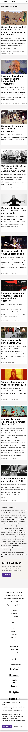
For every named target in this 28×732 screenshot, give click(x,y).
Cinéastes (13, 515)
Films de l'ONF (17, 532)
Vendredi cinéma (19, 554)
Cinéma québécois (8, 517)
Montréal (16, 541)
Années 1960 (23, 511)
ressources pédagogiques (6, 552)
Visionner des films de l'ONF (14, 595)
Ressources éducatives (16, 550)
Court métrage (4, 522)
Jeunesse (12, 539)
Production (14, 631)
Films (1, 532)
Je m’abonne (6, 574)
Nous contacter (14, 616)
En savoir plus (18, 726)
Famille (11, 528)
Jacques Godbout (19, 537)
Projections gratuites (14, 548)
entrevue (24, 526)
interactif (12, 537)
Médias (14, 620)
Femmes (15, 528)
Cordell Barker (20, 519)
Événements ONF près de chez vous (14, 598)
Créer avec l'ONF (14, 601)
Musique (21, 541)
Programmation (4, 548)
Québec (8, 550)
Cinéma (18, 515)
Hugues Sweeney (4, 537)
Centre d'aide (14, 613)
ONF (1, 545)
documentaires (16, 524)
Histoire (18, 535)
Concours (14, 519)
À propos (14, 610)
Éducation (13, 526)
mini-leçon (10, 541)
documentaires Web (5, 526)
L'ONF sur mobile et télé (14, 664)
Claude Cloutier (18, 517)
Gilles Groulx (8, 535)
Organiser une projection (14, 605)
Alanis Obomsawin (9, 511)
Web (25, 554)
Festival (8, 530)
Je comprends (7, 726)
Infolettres (14, 623)
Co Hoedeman (7, 519)
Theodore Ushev (4, 554)
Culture (19, 522)
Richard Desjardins (18, 552)
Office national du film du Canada (18, 543)
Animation (17, 511)
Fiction (23, 530)
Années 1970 (3, 513)
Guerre (13, 535)
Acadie (2, 511)
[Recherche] (26, 2)
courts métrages (12, 522)
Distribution (14, 635)
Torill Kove (11, 554)
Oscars (9, 545)
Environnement (4, 528)
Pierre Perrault (15, 545)
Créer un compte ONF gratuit (14, 592)
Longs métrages (20, 539)
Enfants (19, 526)
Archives (10, 513)
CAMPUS (22, 513)
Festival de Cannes (16, 530)
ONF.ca (5, 545)
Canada (2, 515)
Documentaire (8, 524)
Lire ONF (5, 1)
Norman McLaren (4, 543)
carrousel (7, 515)
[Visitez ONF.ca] (16, 1)
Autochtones (16, 513)
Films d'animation (8, 532)
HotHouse (23, 535)
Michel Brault (3, 541)
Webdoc (2, 556)
